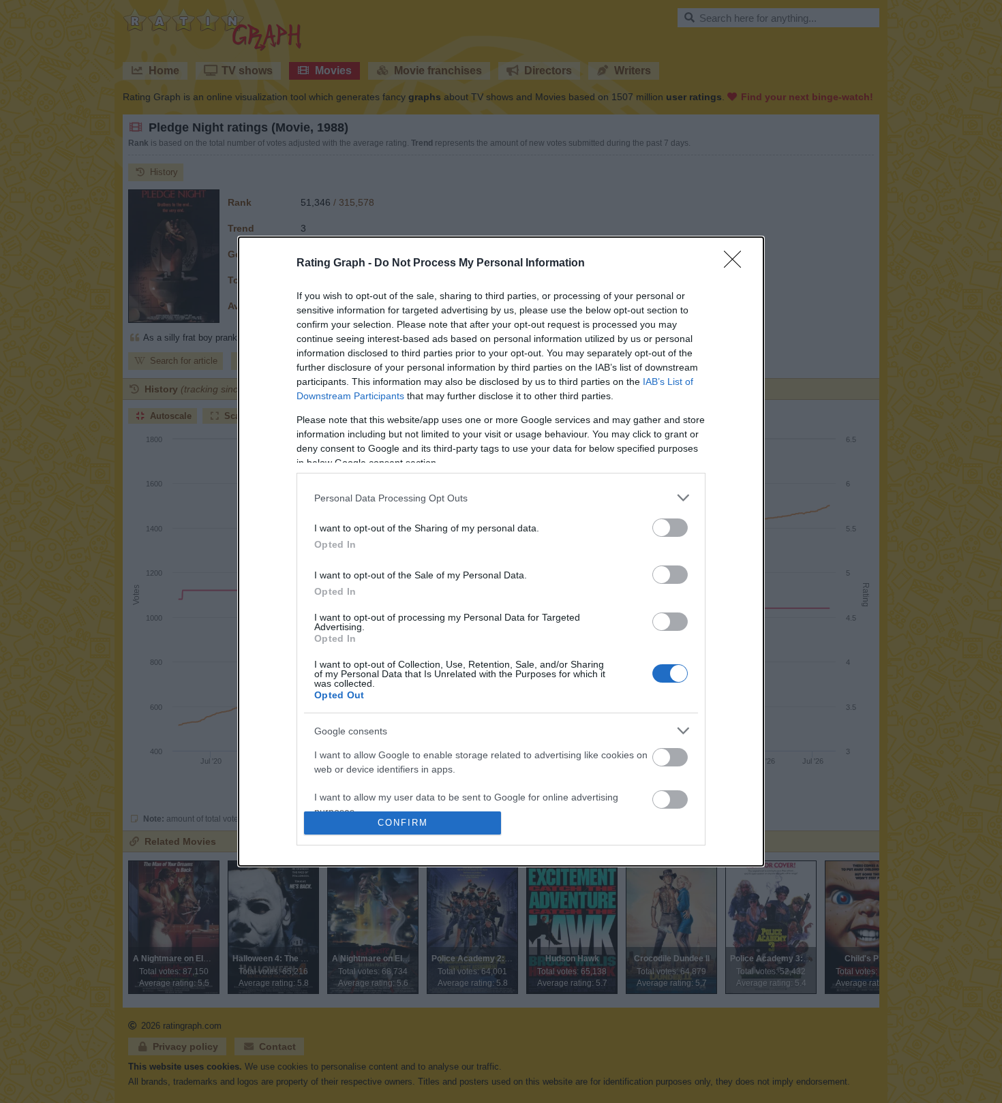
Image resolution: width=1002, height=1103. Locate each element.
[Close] (737, 264)
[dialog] (501, 551)
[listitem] (501, 498)
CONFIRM (403, 823)
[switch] (670, 527)
